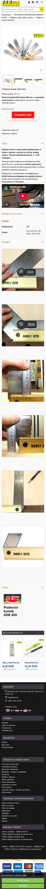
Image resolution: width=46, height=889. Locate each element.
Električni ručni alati (9, 816)
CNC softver (6, 792)
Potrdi (23, 886)
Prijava (4, 742)
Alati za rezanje (8, 806)
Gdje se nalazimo (8, 725)
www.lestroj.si (36, 849)
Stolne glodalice (8, 780)
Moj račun (6, 745)
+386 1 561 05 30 (14, 701)
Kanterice (5, 774)
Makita (4, 818)
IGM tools (17, 94)
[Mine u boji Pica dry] (12, 649)
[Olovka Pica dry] (34, 649)
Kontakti (5, 723)
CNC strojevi (7, 787)
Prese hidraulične (8, 782)
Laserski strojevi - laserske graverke (16, 790)
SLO (12, 710)
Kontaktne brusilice (9, 785)
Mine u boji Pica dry (11, 663)
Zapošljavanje (7, 730)
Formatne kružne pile (10, 764)
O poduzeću (6, 728)
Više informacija (7, 875)
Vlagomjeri (6, 811)
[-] (23, 270)
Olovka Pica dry (31, 663)
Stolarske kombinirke (10, 769)
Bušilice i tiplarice (8, 777)
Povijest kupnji (7, 747)
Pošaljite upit (23, 114)
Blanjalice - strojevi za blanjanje (14, 772)
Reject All (23, 881)
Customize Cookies (20, 875)
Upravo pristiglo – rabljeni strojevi (15, 832)
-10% (4, 669)
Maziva (4, 821)
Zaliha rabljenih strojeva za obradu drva (17, 834)
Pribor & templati (8, 808)
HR (21, 710)
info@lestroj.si (12, 697)
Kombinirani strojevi (9, 767)
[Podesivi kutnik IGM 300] (41, 70)
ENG (29, 710)
